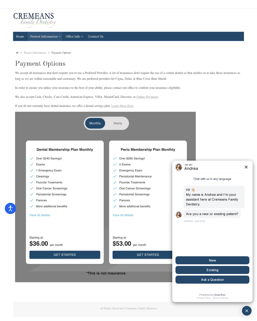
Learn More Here (122, 106)
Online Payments (147, 96)
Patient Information (35, 52)
